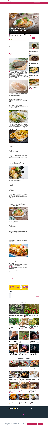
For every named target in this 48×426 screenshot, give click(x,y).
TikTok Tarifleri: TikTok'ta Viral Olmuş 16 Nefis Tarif (33, 402)
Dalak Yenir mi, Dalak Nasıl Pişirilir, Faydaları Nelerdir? (33, 63)
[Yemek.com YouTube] (34, 408)
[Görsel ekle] (38, 294)
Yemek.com (33, 35)
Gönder (37, 296)
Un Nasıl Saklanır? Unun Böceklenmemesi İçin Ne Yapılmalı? (24, 327)
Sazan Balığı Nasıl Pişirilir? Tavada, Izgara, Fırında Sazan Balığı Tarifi (13, 379)
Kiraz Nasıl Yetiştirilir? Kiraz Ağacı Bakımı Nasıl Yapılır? (13, 327)
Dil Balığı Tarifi (10, 123)
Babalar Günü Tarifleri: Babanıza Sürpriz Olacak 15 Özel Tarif (23, 402)
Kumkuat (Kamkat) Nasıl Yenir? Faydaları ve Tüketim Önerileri (13, 402)
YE (19, 367)
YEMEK (9, 34)
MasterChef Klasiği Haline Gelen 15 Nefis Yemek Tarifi (34, 368)
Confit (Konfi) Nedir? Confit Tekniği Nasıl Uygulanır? (24, 379)
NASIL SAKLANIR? (21, 325)
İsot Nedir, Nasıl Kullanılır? (22, 390)
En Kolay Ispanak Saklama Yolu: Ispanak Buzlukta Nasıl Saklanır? (16, 315)
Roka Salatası (10, 260)
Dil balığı (10, 71)
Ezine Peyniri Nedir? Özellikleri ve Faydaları (13, 391)
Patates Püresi (10, 266)
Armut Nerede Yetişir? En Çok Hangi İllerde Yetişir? (34, 327)
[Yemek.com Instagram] (31, 408)
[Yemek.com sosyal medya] (23, 414)
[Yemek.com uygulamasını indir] (11, 408)
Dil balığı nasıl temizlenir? (12, 54)
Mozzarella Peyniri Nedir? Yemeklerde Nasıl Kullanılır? (12, 368)
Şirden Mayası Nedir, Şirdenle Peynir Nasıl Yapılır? (33, 391)
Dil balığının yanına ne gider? (12, 55)
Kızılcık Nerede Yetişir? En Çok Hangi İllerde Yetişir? (31, 315)
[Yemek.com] (10, 1)
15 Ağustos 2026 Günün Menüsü (33, 87)
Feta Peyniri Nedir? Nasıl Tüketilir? (23, 368)
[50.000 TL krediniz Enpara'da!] (18, 287)
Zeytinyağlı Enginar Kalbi (12, 278)
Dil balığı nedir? (10, 53)
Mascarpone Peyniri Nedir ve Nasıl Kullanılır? (34, 379)
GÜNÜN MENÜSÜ (32, 86)
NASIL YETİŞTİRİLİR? (28, 314)
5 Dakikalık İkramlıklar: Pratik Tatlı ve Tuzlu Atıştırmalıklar (34, 51)
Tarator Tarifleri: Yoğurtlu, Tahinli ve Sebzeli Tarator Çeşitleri (34, 75)
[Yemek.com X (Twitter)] (36, 408)
